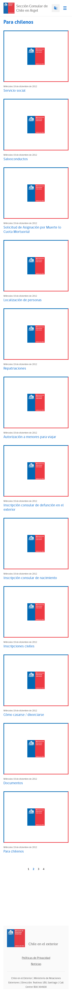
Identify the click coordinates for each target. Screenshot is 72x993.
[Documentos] (36, 748)
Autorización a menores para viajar (29, 437)
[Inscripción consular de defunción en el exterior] (36, 471)
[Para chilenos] (36, 817)
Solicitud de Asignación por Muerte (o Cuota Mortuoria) (32, 229)
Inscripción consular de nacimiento (30, 578)
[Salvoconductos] (36, 124)
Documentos (13, 783)
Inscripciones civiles (18, 646)
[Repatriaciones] (36, 334)
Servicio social (14, 90)
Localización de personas (22, 300)
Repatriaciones (14, 368)
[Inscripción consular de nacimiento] (36, 543)
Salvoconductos (15, 159)
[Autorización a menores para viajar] (36, 402)
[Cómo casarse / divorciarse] (36, 680)
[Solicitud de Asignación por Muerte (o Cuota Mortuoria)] (36, 193)
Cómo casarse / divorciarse (23, 714)
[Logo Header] (9, 8)
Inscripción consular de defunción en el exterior (33, 507)
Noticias (36, 964)
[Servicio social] (36, 56)
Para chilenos (13, 851)
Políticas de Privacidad (36, 958)
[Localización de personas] (36, 265)
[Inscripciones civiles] (36, 612)
